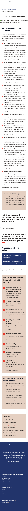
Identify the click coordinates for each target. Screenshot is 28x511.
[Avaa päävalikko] (25, 3)
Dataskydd (14, 508)
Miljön (3, 494)
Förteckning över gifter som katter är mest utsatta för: (12, 256)
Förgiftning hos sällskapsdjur (10, 425)
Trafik (3, 496)
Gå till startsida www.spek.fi (14, 461)
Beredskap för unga (6, 9)
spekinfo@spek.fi (6, 481)
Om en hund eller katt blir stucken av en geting (13, 430)
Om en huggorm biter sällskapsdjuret (11, 432)
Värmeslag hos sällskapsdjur (9, 422)
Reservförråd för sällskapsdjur (10, 419)
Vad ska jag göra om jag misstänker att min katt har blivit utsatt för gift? (12, 262)
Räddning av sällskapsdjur (9, 427)
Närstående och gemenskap (8, 500)
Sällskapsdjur (13, 9)
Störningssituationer (6, 491)
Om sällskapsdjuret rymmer (9, 435)
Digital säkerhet (5, 498)
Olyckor (3, 489)
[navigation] (14, 3)
